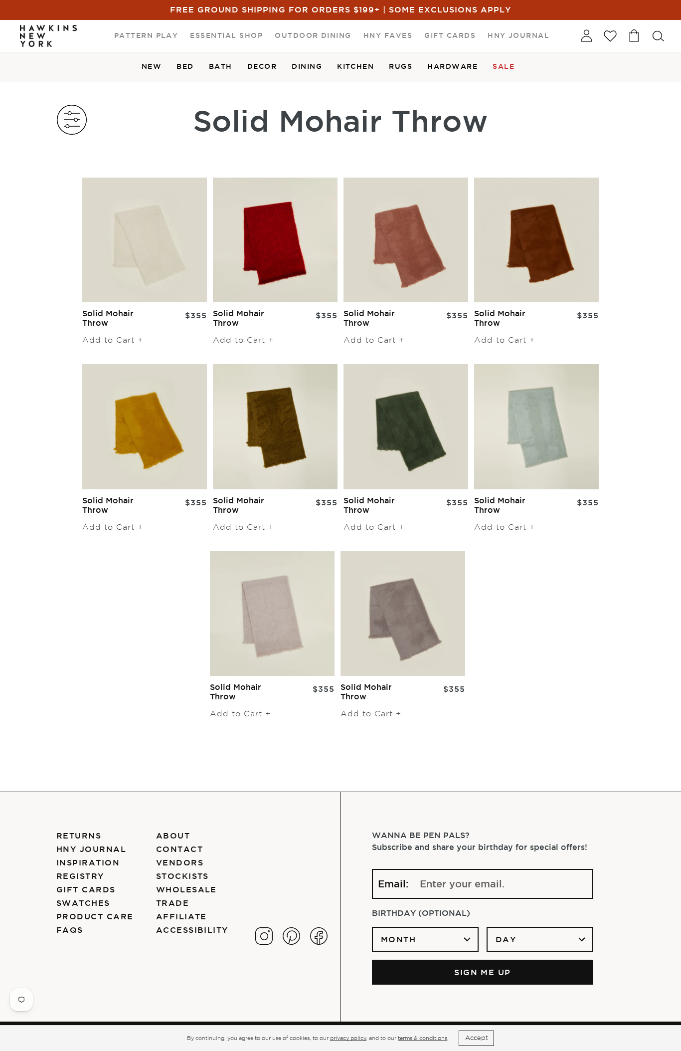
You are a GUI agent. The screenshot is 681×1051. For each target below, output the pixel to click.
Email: (393, 883)
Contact (179, 848)
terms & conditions (422, 1038)
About (173, 835)
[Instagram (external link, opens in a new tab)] (264, 936)
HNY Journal (91, 848)
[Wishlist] (610, 36)
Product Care (95, 916)
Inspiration (88, 862)
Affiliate (181, 916)
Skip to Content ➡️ (41, 40)
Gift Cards (86, 889)
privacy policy (348, 1038)
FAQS (69, 929)
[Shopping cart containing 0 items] (634, 36)
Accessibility (192, 929)
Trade (172, 902)
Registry (80, 875)
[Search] (658, 36)
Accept (476, 1038)
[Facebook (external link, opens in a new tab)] (319, 936)
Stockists (182, 875)
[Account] (586, 36)
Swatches (83, 902)
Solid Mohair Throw (108, 318)
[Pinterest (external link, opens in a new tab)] (291, 936)
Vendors (179, 862)
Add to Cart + (112, 340)
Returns (78, 835)
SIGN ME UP (482, 972)
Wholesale (186, 889)
